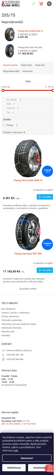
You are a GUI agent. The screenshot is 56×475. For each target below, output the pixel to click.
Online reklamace (10, 316)
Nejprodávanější (11, 71)
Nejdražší (40, 65)
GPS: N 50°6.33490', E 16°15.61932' (18, 423)
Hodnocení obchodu (11, 327)
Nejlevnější (26, 65)
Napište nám (7, 331)
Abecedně (28, 71)
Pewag (12, 125)
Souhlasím (39, 467)
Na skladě (14, 99)
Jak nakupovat (8, 308)
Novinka (12, 108)
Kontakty (5, 335)
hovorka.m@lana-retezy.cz (19, 350)
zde (16, 450)
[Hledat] (34, 4)
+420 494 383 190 (14, 354)
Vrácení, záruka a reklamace (15, 312)
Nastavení (27, 458)
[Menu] (49, 4)
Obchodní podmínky (11, 320)
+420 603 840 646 (14, 359)
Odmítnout (14, 467)
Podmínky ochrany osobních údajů (18, 324)
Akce (11, 103)
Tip (10, 112)
